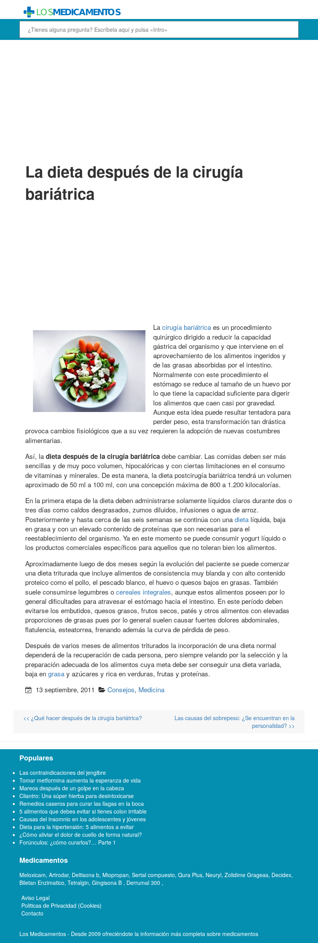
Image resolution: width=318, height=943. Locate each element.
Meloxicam (32, 875)
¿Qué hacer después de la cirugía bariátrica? (82, 718)
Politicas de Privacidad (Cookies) (61, 905)
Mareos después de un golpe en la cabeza (71, 788)
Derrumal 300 (144, 882)
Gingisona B (107, 882)
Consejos (121, 689)
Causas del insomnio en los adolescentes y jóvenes (82, 819)
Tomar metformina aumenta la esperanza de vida (80, 780)
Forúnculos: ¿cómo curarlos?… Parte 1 (67, 842)
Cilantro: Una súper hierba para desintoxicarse (76, 796)
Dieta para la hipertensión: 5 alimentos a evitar (76, 827)
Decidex (281, 875)
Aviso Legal (35, 898)
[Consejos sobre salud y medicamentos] (159, 12)
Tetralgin (78, 882)
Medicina (151, 689)
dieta (242, 519)
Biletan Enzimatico (41, 882)
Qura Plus (190, 875)
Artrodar (59, 875)
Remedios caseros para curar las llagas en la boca (81, 803)
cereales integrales (143, 591)
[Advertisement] (159, 100)
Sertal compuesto (153, 875)
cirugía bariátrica (186, 327)
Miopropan (115, 875)
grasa (56, 673)
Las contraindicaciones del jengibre (62, 772)
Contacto (32, 913)
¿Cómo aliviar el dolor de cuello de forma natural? (80, 834)
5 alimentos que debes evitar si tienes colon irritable (83, 811)
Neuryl (213, 875)
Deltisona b (85, 875)
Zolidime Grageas (246, 875)
